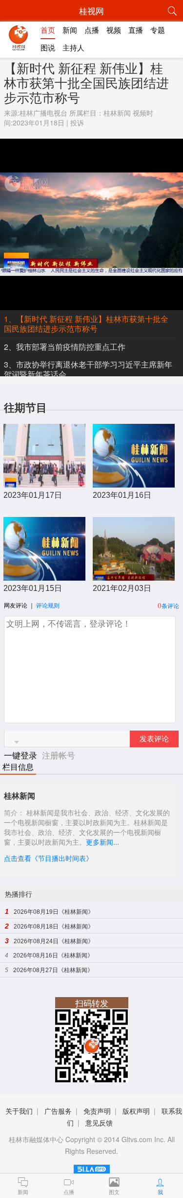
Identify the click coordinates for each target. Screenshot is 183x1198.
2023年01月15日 (32, 588)
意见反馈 (99, 1122)
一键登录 (22, 755)
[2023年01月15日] (44, 575)
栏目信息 (18, 767)
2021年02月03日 (122, 588)
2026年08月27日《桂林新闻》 (53, 970)
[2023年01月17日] (44, 482)
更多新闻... (102, 842)
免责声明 (97, 1111)
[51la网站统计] (92, 1167)
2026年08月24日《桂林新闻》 (54, 941)
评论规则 (48, 605)
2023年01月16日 (122, 495)
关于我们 (19, 1111)
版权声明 (136, 1111)
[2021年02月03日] (134, 575)
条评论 (170, 605)
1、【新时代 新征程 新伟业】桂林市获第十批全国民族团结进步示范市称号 (86, 323)
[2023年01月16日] (134, 482)
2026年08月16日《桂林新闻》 (53, 955)
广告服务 (58, 1111)
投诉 (77, 122)
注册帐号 (58, 755)
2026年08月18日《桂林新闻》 (54, 926)
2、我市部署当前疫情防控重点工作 (64, 346)
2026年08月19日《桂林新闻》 (54, 911)
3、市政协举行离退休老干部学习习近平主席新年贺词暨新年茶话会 (88, 369)
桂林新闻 (117, 113)
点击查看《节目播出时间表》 (48, 858)
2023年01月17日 (32, 495)
